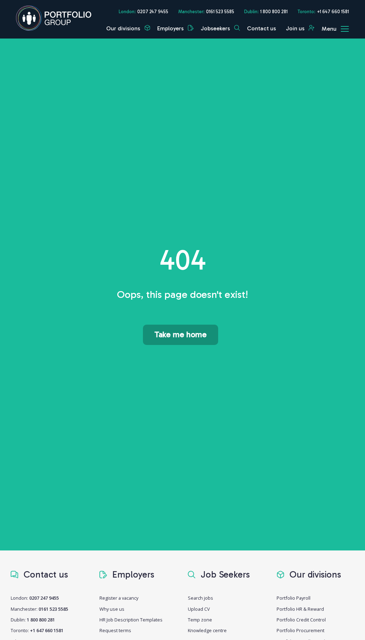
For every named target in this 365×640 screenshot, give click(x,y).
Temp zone (200, 619)
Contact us (261, 28)
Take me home (180, 334)
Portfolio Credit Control (301, 619)
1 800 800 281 (274, 11)
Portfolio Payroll (293, 598)
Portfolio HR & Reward (300, 609)
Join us (296, 28)
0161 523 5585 (220, 11)
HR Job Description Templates (131, 619)
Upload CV (199, 609)
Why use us (111, 609)
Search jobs (200, 598)
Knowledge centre (207, 630)
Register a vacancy (118, 598)
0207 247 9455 (152, 11)
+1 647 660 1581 (333, 11)
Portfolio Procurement (300, 630)
